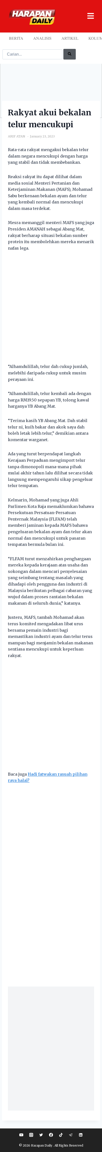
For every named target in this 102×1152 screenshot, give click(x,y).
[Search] (69, 54)
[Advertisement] (51, 310)
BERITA (16, 38)
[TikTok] (61, 1135)
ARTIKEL (69, 38)
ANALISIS (42, 38)
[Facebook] (51, 1135)
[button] (88, 16)
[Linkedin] (81, 1135)
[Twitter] (41, 1135)
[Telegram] (71, 1135)
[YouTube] (21, 1135)
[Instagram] (31, 1135)
